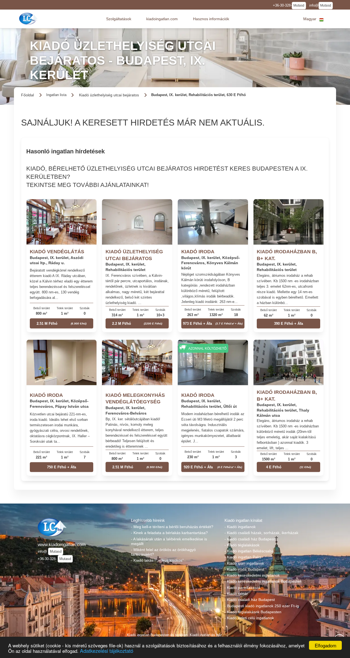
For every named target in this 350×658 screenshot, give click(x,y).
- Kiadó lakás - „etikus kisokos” (157, 560)
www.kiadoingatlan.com (62, 544)
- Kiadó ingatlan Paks (242, 557)
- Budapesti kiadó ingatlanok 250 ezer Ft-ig (261, 606)
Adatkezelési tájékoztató (106, 650)
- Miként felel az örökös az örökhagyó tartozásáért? (163, 551)
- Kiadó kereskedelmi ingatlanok (252, 575)
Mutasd (298, 5)
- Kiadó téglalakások (241, 545)
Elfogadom (325, 645)
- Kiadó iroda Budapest (244, 569)
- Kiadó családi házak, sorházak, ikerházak (261, 533)
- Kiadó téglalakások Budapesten (252, 612)
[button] (118, 18)
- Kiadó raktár (236, 593)
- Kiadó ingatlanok (240, 527)
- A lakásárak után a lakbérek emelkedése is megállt (169, 541)
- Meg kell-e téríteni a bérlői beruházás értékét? (172, 527)
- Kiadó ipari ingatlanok (244, 563)
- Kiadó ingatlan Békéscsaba (249, 551)
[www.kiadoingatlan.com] (29, 19)
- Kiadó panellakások (242, 587)
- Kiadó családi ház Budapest (249, 539)
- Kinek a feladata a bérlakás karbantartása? (169, 533)
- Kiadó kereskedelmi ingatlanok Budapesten (263, 581)
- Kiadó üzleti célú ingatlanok (249, 618)
